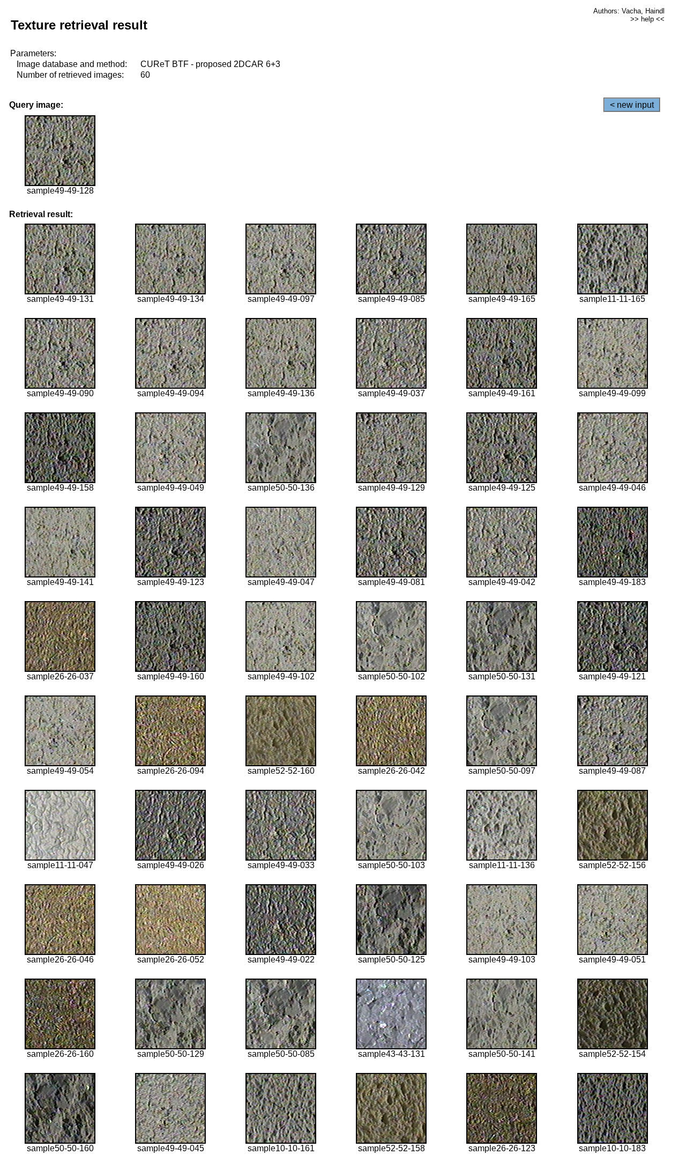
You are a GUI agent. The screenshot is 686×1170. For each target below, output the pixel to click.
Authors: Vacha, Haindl (629, 11)
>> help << (647, 19)
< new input (632, 104)
